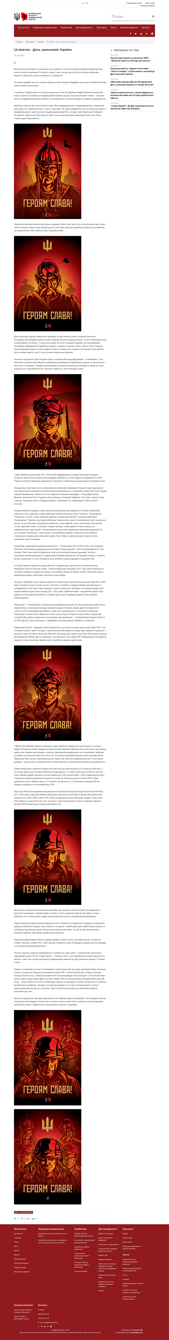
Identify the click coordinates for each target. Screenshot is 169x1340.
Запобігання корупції (21, 1263)
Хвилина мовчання (129, 27)
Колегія (16, 1250)
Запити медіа (127, 1242)
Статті (125, 1275)
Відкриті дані (103, 1255)
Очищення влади (20, 1267)
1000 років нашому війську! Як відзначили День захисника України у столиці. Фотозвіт (132, 82)
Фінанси (101, 1291)
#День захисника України (23, 1212)
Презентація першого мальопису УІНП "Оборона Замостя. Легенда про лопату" (130, 58)
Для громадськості (84, 27)
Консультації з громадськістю (108, 1244)
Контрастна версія (147, 6)
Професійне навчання (22, 1272)
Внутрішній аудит (20, 1259)
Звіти (16, 1246)
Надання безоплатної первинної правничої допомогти (106, 1284)
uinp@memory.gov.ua (50, 1322)
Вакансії (17, 1255)
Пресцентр (102, 27)
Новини (41, 42)
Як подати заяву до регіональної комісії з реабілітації (81, 1265)
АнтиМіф (126, 1279)
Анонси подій (127, 1238)
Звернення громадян (105, 1234)
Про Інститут (23, 27)
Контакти (146, 27)
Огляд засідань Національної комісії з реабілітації (82, 1256)
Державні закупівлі (105, 1259)
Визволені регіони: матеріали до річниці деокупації (130, 1262)
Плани (16, 1242)
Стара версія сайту (134, 3)
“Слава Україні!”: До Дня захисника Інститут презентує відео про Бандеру (132, 106)
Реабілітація (66, 27)
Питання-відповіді (80, 1271)
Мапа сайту (150, 3)
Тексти (113, 27)
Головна (19, 42)
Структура (17, 1238)
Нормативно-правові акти (45, 27)
